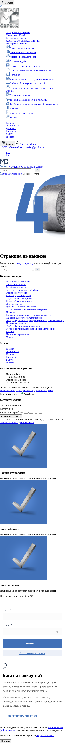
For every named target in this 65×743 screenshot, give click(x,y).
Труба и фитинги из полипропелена (28, 99)
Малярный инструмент (18, 32)
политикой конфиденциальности (17, 422)
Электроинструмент (16, 43)
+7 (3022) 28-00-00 (9, 147)
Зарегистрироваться (22, 716)
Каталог (9, 144)
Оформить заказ (9, 416)
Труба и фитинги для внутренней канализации (34, 104)
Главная (10, 123)
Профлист (15, 75)
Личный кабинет (28, 144)
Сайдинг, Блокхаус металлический (28, 83)
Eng (8, 155)
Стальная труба (18, 61)
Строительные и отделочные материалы (30, 70)
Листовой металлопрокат (23, 57)
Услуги (13, 117)
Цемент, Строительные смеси (25, 66)
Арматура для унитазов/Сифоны (23, 40)
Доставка (11, 128)
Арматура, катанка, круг (22, 48)
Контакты (11, 131)
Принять (5, 741)
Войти (30, 643)
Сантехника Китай (16, 35)
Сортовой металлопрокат (23, 52)
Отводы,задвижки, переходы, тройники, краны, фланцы (35, 320)
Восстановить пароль (33, 653)
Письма (10, 136)
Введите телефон (9, 412)
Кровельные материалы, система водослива (32, 79)
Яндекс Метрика (45, 735)
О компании (12, 125)
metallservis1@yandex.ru (32, 147)
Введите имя (7, 409)
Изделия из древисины (21, 113)
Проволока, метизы (20, 95)
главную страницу (24, 263)
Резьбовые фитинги (16, 38)
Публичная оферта (43, 390)
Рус (8, 152)
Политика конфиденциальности (16, 390)
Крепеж (14, 108)
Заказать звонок (35, 166)
